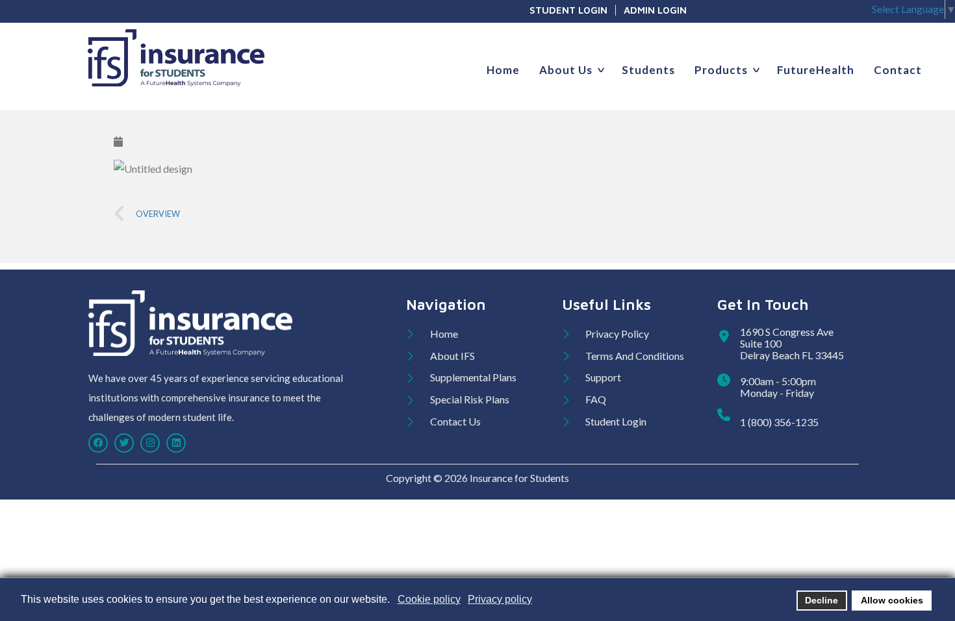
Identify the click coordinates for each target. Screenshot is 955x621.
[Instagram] (150, 443)
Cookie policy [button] (429, 599)
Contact (898, 70)
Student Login (568, 10)
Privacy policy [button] (500, 599)
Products (721, 70)
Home (503, 70)
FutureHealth (815, 70)
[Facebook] (98, 443)
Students (648, 70)
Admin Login (655, 10)
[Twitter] (124, 443)
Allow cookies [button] (892, 600)
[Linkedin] (176, 443)
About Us (565, 70)
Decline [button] (821, 600)
